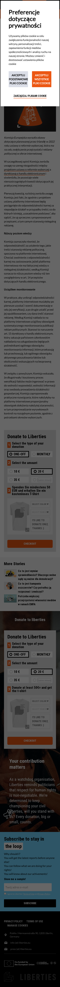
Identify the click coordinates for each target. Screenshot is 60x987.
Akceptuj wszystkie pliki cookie (41, 79)
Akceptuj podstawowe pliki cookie (18, 79)
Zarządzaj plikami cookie (30, 95)
